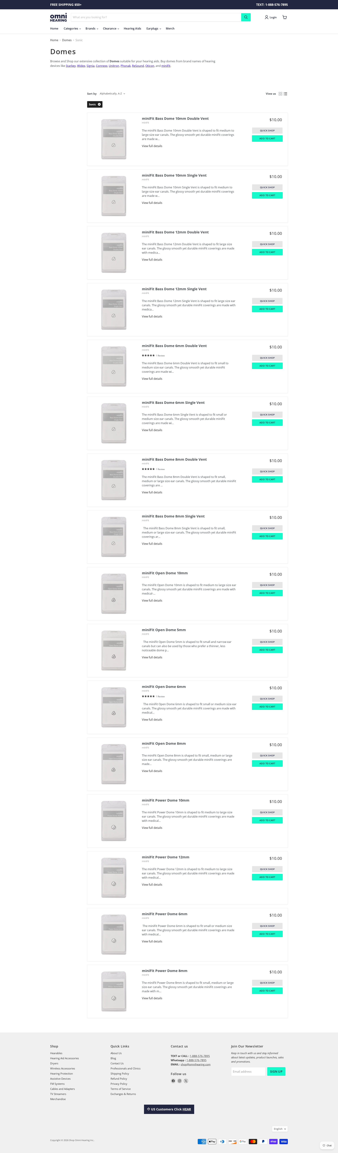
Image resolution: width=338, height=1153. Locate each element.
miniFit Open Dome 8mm (164, 743)
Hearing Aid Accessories (64, 1058)
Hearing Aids (132, 28)
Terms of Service (121, 1089)
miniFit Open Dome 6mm (164, 686)
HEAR (187, 1109)
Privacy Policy (119, 1083)
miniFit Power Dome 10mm (165, 800)
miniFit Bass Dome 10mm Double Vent (175, 118)
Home (54, 28)
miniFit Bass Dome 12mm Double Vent (175, 232)
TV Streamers (58, 1094)
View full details (152, 146)
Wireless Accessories (62, 1068)
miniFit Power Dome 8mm (164, 970)
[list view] (285, 93)
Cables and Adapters (62, 1089)
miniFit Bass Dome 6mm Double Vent (174, 345)
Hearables (56, 1053)
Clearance (110, 28)
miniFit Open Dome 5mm (164, 629)
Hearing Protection (61, 1073)
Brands (91, 28)
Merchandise (58, 1099)
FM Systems (57, 1083)
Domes (67, 40)
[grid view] (280, 93)
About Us (116, 1053)
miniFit (145, 122)
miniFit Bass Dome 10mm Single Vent (174, 175)
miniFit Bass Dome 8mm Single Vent (173, 516)
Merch (170, 28)
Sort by (92, 93)
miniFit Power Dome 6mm (164, 913)
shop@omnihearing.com (196, 1064)
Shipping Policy (120, 1073)
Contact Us (117, 1063)
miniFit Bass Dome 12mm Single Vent (174, 289)
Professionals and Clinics (125, 1068)
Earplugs (152, 28)
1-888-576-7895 (200, 1056)
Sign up (276, 1071)
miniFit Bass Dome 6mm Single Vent (173, 402)
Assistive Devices (60, 1078)
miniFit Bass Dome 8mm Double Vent (174, 459)
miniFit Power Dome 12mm (165, 857)
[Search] (246, 17)
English (278, 1128)
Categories (71, 28)
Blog (113, 1058)
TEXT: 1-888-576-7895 (272, 5)
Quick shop (267, 130)
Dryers (54, 1063)
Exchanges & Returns (123, 1094)
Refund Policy (119, 1078)
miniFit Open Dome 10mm (165, 573)
